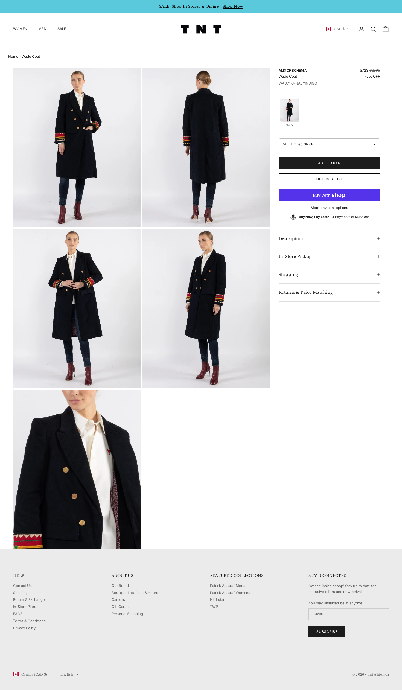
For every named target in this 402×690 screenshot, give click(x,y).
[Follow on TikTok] (58, 656)
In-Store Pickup (26, 606)
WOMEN (20, 29)
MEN (42, 29)
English (66, 674)
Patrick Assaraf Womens (230, 592)
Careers (118, 599)
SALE (61, 29)
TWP (214, 606)
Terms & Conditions (29, 621)
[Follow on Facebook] (16, 656)
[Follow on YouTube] (44, 656)
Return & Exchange (29, 599)
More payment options (329, 207)
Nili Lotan (217, 599)
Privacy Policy (24, 628)
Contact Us (22, 585)
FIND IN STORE (329, 179)
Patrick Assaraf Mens (227, 585)
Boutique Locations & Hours (135, 592)
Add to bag (329, 163)
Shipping (20, 592)
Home (13, 56)
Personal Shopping (127, 614)
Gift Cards (120, 606)
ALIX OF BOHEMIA (293, 70)
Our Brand (120, 585)
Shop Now (233, 6)
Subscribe (326, 632)
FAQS (17, 614)
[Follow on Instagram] (30, 656)
